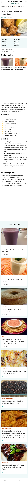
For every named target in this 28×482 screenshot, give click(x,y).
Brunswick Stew (6, 428)
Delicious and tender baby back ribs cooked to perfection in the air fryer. (14, 467)
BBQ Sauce (5, 462)
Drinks (4, 277)
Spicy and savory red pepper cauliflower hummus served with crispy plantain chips (13, 341)
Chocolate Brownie (7, 398)
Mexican (4, 368)
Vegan (3, 247)
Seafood (10, 6)
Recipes (3, 6)
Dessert (4, 306)
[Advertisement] (14, 86)
